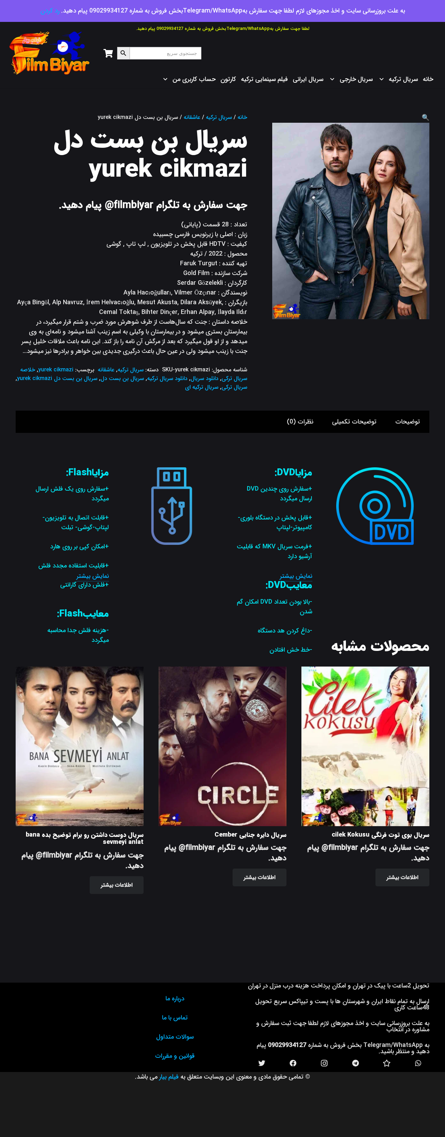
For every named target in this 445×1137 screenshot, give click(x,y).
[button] (425, 118)
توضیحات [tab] (407, 422)
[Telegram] (355, 1063)
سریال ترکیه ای (201, 387)
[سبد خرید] (108, 53)
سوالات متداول (175, 1037)
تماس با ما (175, 1018)
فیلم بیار (169, 1077)
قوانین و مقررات (175, 1056)
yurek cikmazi (55, 369)
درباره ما (174, 998)
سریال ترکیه (219, 117)
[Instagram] (324, 1063)
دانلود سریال (204, 378)
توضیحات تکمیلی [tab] (354, 422)
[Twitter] (261, 1063)
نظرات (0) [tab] (300, 422)
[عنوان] (387, 1063)
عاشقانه (192, 117)
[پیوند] (49, 53)
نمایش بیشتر (296, 576)
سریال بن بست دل (122, 378)
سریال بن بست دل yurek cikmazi (57, 378)
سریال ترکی (234, 387)
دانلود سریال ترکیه (167, 378)
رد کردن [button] (49, 11)
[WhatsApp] (418, 1063)
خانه (242, 117)
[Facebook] (293, 1063)
